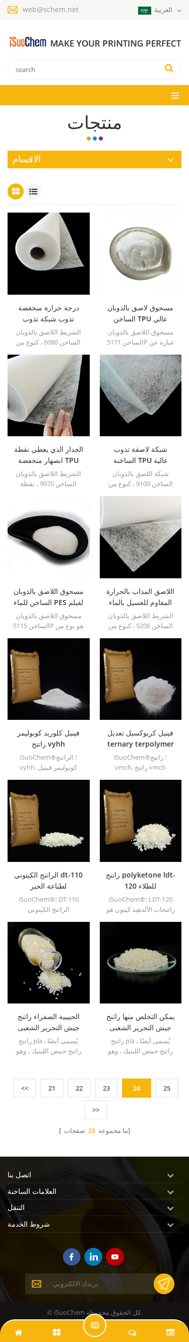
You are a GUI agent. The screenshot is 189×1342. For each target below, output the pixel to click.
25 (166, 1088)
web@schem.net (51, 9)
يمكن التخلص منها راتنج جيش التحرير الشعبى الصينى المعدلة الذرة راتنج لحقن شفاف (140, 1022)
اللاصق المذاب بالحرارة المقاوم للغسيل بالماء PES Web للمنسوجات (140, 597)
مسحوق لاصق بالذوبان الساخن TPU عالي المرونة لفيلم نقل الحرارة (140, 313)
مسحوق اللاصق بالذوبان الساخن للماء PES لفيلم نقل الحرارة (49, 597)
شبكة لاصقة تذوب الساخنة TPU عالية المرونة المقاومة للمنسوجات (140, 455)
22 (79, 1088)
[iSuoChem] (94, 42)
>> (95, 1109)
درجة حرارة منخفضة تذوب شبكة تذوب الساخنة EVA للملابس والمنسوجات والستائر (48, 313)
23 (106, 1088)
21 (51, 1088)
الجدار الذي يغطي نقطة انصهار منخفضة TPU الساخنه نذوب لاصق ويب (48, 455)
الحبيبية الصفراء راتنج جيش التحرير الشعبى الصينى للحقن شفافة (49, 1022)
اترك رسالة (94, 1325)
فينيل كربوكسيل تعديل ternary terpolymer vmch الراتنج (140, 739)
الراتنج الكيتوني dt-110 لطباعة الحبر (48, 880)
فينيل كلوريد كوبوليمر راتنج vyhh (48, 738)
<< (24, 1088)
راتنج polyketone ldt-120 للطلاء (140, 880)
